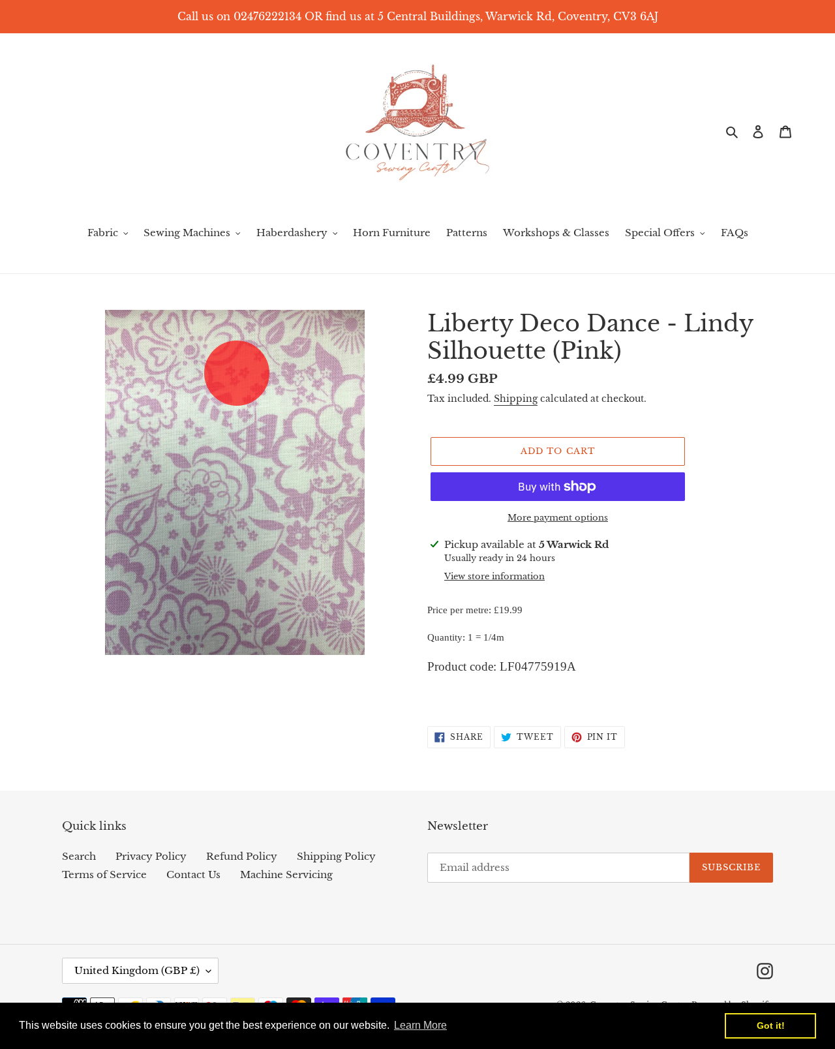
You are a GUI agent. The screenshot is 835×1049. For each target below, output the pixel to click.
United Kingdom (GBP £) (137, 970)
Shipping (516, 398)
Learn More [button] (420, 1025)
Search (79, 856)
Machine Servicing (286, 874)
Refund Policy (241, 856)
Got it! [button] (771, 1025)
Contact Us (193, 874)
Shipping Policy (336, 856)
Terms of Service (104, 874)
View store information (494, 576)
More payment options (558, 517)
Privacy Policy (151, 856)
